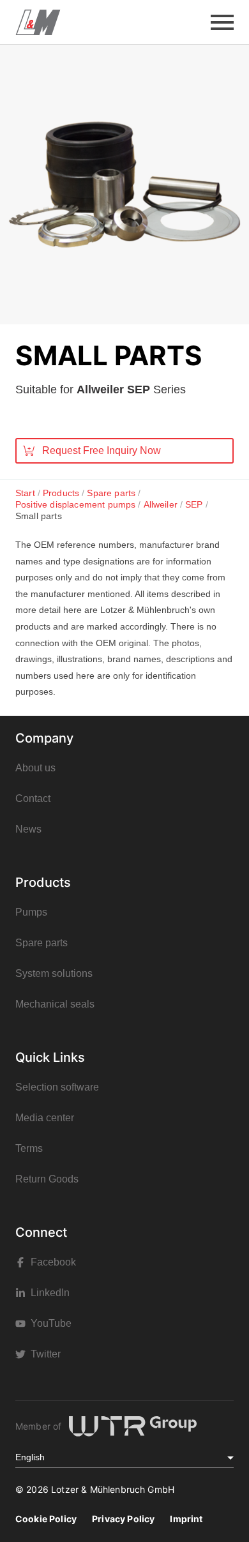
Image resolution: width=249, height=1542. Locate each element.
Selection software (57, 1087)
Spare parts (41, 942)
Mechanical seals (54, 1004)
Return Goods (47, 1179)
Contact (32, 798)
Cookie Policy (46, 1518)
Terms (29, 1148)
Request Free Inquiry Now (101, 450)
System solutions (54, 973)
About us (35, 767)
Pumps (31, 912)
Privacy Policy (123, 1518)
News (28, 829)
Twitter (46, 1354)
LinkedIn (50, 1292)
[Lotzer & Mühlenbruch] (38, 22)
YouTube (51, 1323)
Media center (44, 1117)
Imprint (186, 1518)
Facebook (53, 1262)
